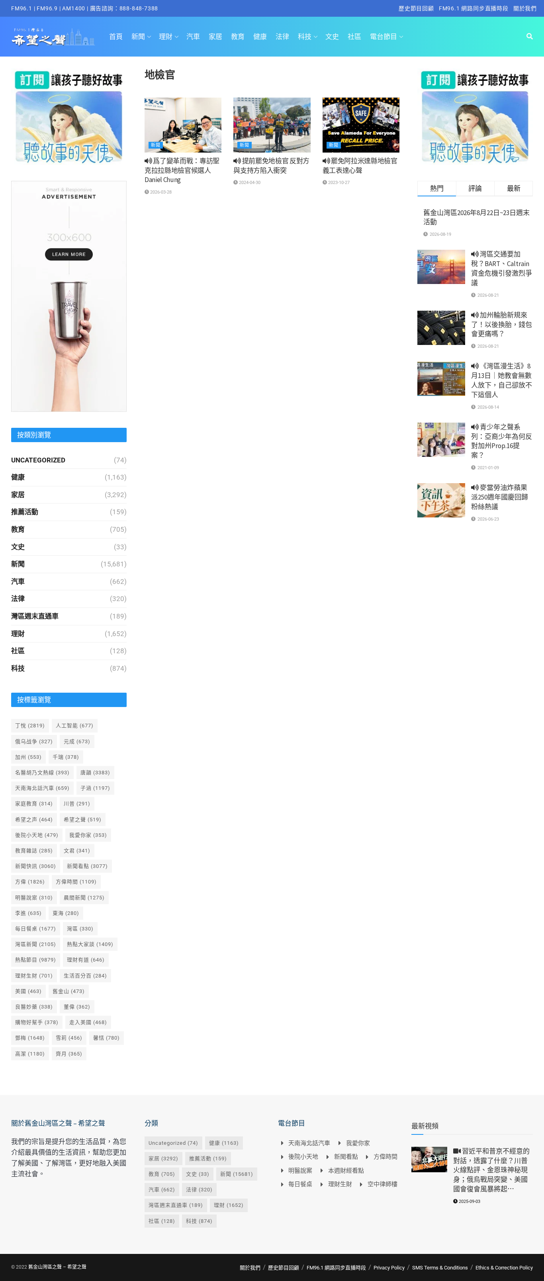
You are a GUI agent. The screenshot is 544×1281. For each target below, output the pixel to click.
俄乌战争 (34, 741)
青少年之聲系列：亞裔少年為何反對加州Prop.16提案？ (501, 441)
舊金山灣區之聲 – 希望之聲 (57, 1267)
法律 (282, 37)
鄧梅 (30, 1038)
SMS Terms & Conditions (440, 1268)
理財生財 (34, 976)
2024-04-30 (249, 182)
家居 (215, 37)
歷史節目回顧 (416, 8)
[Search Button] (529, 37)
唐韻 (95, 773)
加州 (28, 757)
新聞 (138, 37)
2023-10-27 (338, 182)
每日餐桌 (35, 929)
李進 (28, 913)
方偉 (30, 882)
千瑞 (66, 757)
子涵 (95, 788)
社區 (354, 37)
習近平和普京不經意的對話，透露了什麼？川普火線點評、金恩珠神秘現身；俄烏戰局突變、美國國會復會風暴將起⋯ (491, 1170)
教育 (238, 37)
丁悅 (30, 726)
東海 (66, 913)
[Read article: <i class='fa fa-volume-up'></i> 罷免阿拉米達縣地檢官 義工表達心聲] (361, 125)
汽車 (193, 37)
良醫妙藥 (34, 1007)
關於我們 (525, 8)
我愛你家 (88, 835)
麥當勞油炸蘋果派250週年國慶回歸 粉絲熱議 (499, 497)
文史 (332, 37)
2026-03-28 (160, 192)
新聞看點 (87, 866)
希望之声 (34, 820)
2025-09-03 (469, 1201)
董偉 (77, 1007)
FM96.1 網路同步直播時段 (474, 8)
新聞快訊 (35, 866)
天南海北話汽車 (42, 788)
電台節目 (383, 37)
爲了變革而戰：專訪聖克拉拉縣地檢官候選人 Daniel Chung (182, 170)
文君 (77, 851)
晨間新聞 (84, 898)
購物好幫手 (37, 1022)
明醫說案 (34, 898)
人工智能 (75, 726)
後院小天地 (37, 835)
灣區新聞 (35, 944)
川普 (77, 804)
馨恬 (106, 1038)
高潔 (30, 1054)
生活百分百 (85, 976)
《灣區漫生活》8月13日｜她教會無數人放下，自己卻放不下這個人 (501, 380)
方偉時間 (76, 882)
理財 (165, 37)
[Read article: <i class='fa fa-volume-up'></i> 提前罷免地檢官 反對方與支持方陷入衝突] (271, 125)
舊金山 (69, 991)
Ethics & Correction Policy (504, 1268)
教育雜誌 (34, 851)
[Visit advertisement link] (69, 117)
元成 (77, 741)
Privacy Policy (389, 1268)
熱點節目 (35, 960)
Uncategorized (38, 460)
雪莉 (69, 1038)
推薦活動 (24, 512)
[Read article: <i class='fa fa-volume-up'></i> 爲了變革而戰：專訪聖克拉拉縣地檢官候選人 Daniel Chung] (183, 125)
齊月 (69, 1054)
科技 (304, 37)
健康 (260, 37)
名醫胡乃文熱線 (42, 773)
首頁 (116, 37)
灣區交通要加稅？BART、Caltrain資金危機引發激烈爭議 (501, 268)
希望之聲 (83, 820)
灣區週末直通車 (35, 616)
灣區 (80, 929)
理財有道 (86, 960)
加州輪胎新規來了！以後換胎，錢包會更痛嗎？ (501, 325)
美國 (28, 991)
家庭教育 (34, 804)
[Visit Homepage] (53, 37)
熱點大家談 (90, 944)
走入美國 (88, 1022)
